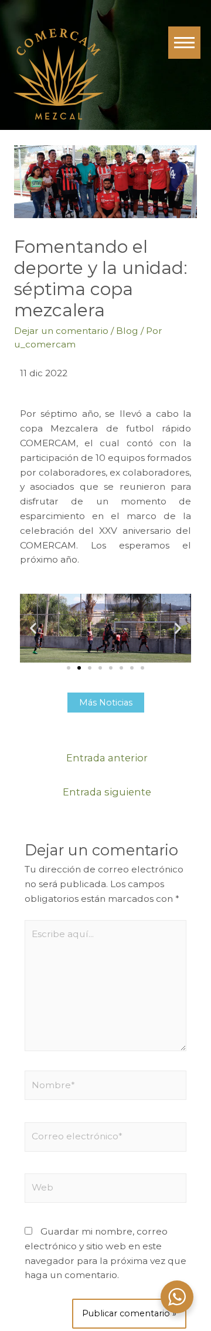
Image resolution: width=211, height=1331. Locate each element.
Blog (127, 330)
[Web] (106, 1190)
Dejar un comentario (61, 330)
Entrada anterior (107, 758)
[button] (33, 628)
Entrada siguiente (107, 792)
